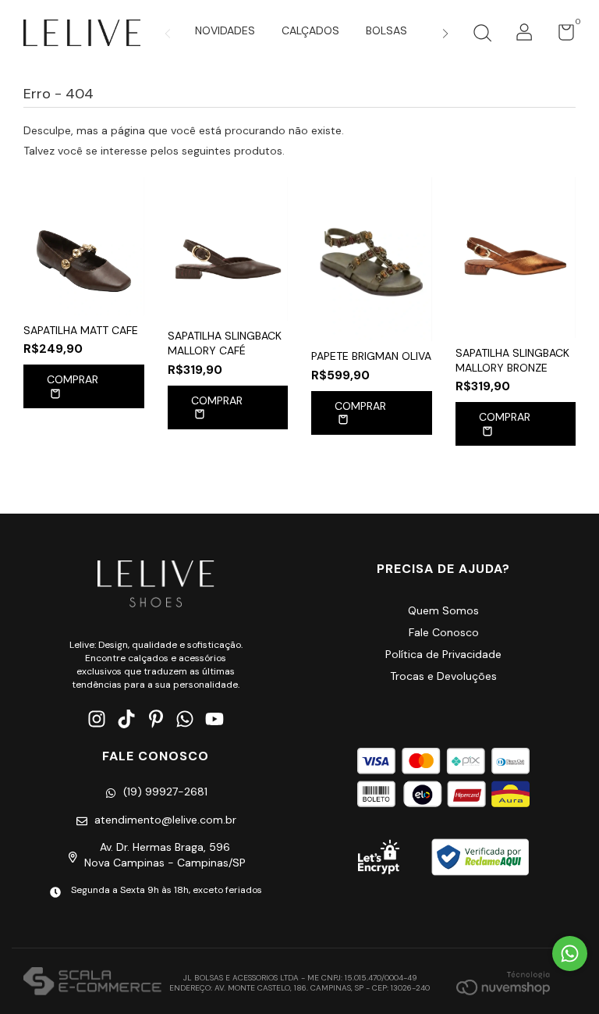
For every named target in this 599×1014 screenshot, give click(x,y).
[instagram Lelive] (96, 719)
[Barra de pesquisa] (482, 35)
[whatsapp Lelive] (184, 719)
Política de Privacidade (443, 654)
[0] (560, 36)
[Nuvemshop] (503, 982)
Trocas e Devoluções (443, 676)
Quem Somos (443, 610)
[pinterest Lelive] (156, 719)
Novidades (225, 30)
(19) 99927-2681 (165, 792)
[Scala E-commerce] (92, 982)
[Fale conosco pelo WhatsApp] (569, 953)
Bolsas (386, 30)
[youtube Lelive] (214, 719)
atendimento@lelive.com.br (165, 820)
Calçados (310, 30)
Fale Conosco (444, 632)
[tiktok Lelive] (126, 719)
